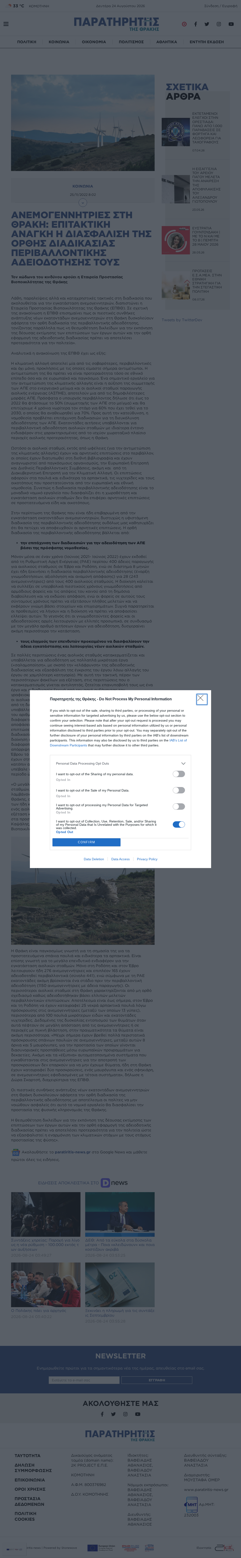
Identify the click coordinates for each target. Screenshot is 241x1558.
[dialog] (120, 779)
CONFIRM (86, 842)
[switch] (179, 774)
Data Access (120, 859)
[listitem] (120, 763)
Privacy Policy (147, 859)
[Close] (201, 699)
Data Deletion (94, 859)
